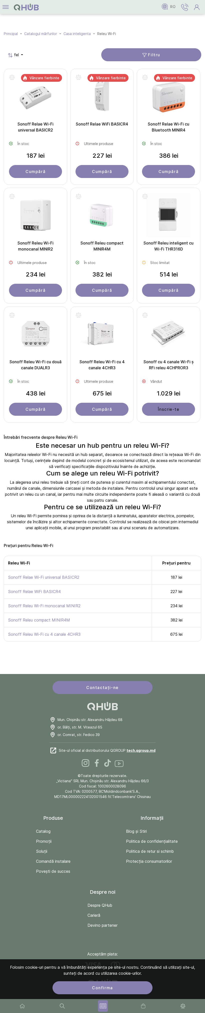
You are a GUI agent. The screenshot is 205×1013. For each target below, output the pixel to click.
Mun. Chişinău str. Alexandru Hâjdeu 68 (90, 720)
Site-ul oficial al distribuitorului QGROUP (107, 750)
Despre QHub (100, 905)
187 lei (35, 155)
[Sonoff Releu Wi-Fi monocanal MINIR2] (35, 216)
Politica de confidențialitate (152, 841)
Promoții (44, 841)
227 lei (102, 155)
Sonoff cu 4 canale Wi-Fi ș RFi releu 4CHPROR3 (169, 364)
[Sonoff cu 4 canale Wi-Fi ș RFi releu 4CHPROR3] (168, 335)
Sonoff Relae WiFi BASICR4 (102, 124)
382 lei (102, 274)
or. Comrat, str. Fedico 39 (79, 734)
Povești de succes (53, 871)
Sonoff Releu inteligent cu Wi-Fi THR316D (169, 246)
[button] (184, 7)
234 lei (35, 274)
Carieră (94, 915)
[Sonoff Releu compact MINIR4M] (102, 216)
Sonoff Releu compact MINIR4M (102, 246)
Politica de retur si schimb (150, 851)
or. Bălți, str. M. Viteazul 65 (80, 727)
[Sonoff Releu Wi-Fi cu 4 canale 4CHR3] (102, 335)
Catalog (43, 831)
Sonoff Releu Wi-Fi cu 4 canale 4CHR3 (102, 364)
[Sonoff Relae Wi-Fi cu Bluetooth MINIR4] (168, 97)
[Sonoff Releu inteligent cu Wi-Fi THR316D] (168, 216)
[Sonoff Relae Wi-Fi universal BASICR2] (35, 97)
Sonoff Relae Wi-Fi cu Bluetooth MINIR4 (168, 127)
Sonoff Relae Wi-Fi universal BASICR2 (36, 127)
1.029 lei (168, 393)
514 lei (169, 274)
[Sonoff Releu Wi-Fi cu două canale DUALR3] (35, 335)
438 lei (35, 393)
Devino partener (103, 925)
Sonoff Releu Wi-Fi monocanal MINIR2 (36, 246)
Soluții (41, 851)
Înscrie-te (169, 409)
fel (14, 54)
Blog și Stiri (136, 831)
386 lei (168, 155)
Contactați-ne (102, 687)
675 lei (102, 393)
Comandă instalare (53, 861)
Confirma (102, 987)
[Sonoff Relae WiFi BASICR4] (102, 97)
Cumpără (36, 171)
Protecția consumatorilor (149, 861)
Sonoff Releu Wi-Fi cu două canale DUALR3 (36, 364)
